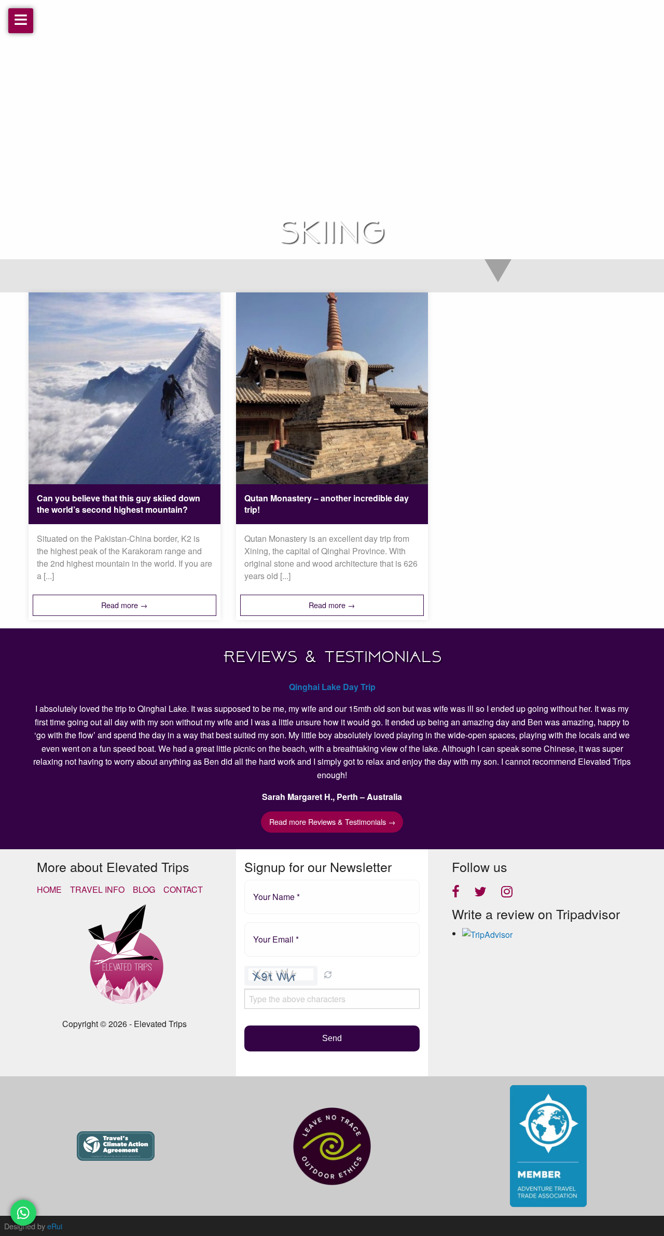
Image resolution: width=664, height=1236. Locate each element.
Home (49, 889)
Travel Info (97, 889)
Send (332, 1038)
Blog (144, 889)
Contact (183, 889)
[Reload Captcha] (328, 975)
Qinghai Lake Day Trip (332, 687)
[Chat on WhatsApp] (23, 1213)
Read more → (124, 604)
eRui (54, 1225)
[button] (328, 976)
